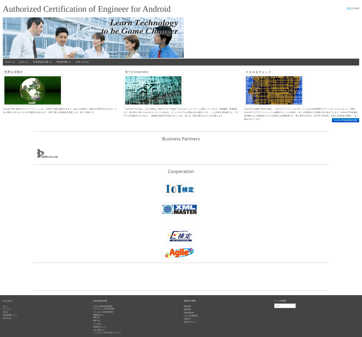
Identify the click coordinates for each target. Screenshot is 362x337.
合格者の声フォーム (190, 322)
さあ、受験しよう (99, 330)
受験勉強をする (98, 315)
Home (8, 61)
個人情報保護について (10, 315)
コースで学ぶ (97, 324)
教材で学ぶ (96, 320)
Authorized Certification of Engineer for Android (87, 9)
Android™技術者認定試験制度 (102, 306)
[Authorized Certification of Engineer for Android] (181, 38)
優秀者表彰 (187, 309)
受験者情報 (62, 61)
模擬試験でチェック (99, 327)
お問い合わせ (82, 61)
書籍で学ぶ (96, 317)
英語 (349, 8)
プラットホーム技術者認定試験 (103, 312)
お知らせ (23, 61)
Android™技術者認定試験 (345, 120)
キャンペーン (7, 308)
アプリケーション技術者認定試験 (104, 308)
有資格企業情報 (189, 312)
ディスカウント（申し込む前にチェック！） (107, 332)
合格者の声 (187, 319)
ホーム (5, 306)
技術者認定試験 (41, 61)
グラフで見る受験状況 (191, 316)
